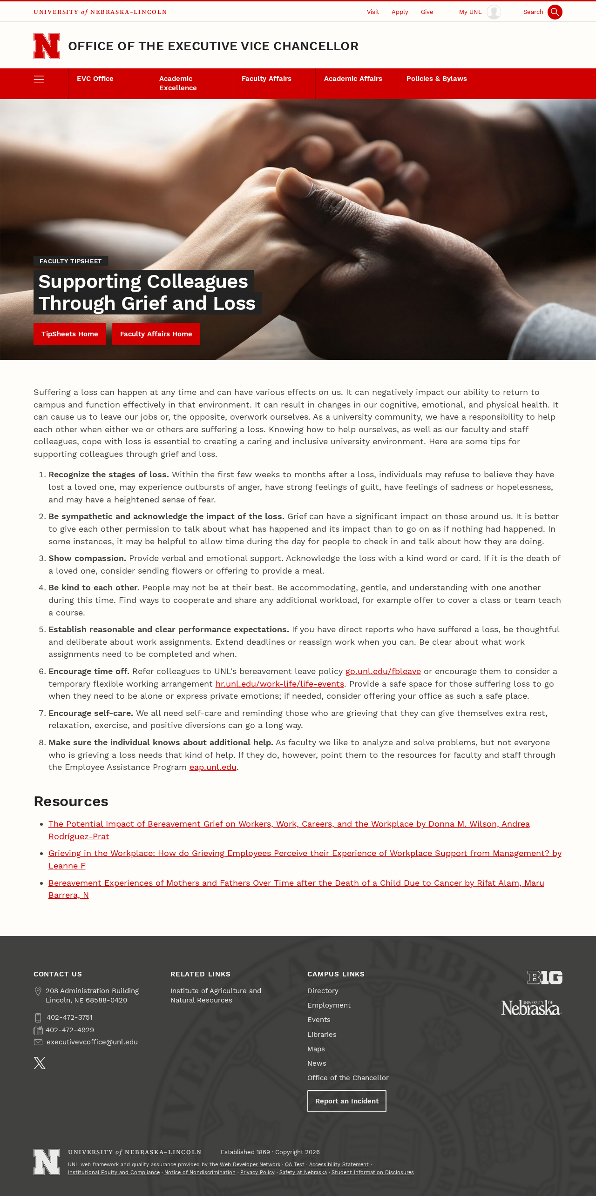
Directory (323, 991)
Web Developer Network (250, 1165)
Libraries (322, 1034)
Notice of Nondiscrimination (200, 1172)
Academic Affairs (353, 78)
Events (319, 1020)
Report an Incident (347, 1101)
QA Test (295, 1165)
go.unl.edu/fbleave (383, 671)
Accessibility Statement (339, 1165)
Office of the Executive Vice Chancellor (213, 46)
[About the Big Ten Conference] (545, 977)
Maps (316, 1049)
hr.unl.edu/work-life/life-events (280, 683)
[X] (40, 1063)
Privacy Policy (257, 1172)
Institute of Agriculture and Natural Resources (215, 995)
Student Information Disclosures (373, 1172)
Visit (373, 11)
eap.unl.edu (213, 767)
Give (427, 11)
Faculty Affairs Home (156, 334)
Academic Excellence (178, 83)
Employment (329, 1005)
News (316, 1063)
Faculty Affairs (266, 78)
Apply (400, 11)
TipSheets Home (69, 334)
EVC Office (95, 78)
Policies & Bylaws (436, 78)
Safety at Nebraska (303, 1172)
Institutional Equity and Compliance (114, 1172)
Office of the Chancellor (348, 1078)
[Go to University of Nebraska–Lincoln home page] (47, 46)
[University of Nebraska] (531, 1007)
